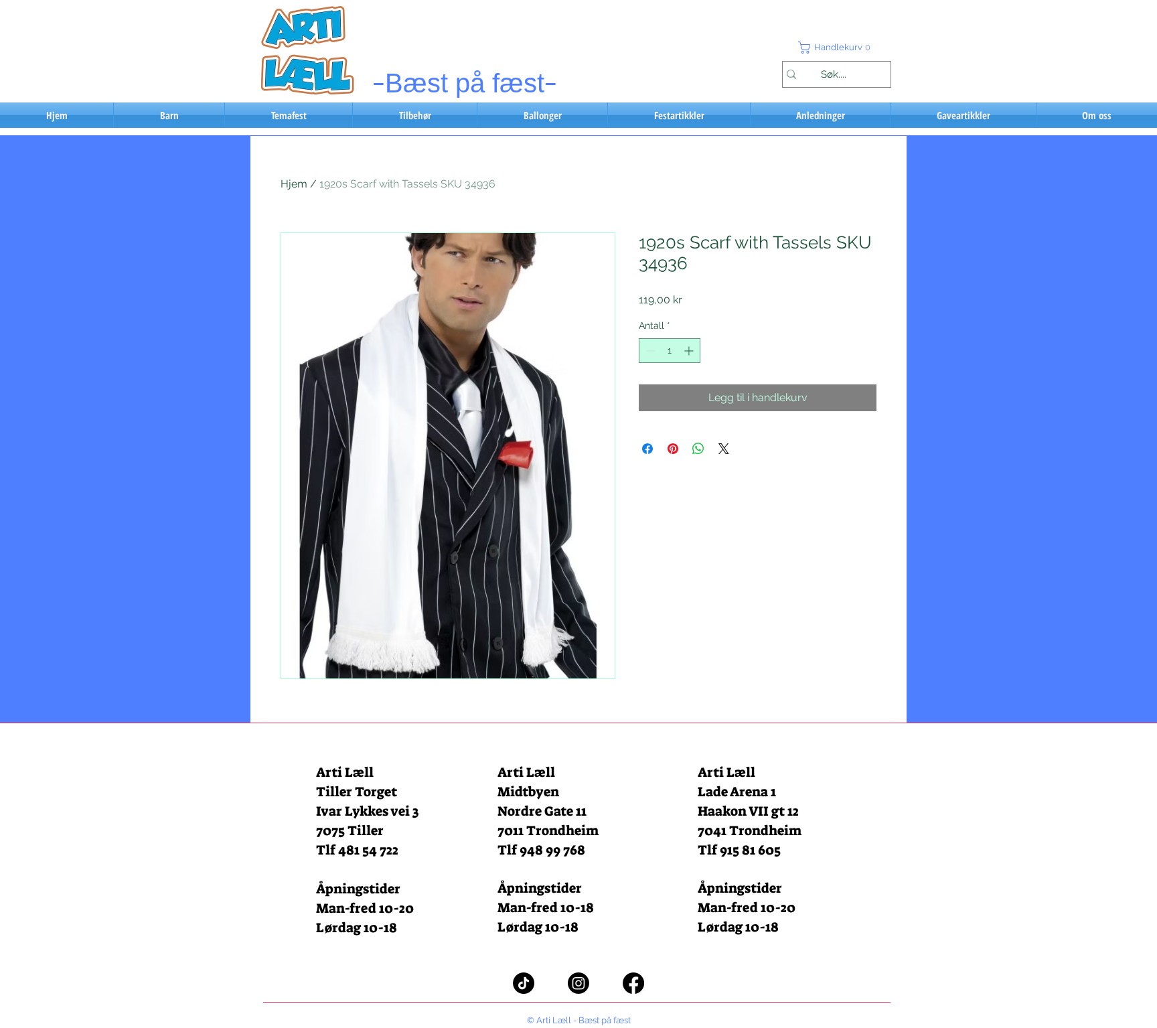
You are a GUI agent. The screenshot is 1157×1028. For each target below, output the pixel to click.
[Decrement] (649, 350)
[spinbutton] (670, 350)
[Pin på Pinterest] (673, 449)
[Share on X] (724, 449)
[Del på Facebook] (647, 449)
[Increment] (690, 350)
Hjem (294, 183)
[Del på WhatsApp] (698, 449)
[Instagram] (578, 983)
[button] (836, 48)
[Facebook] (633, 983)
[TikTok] (523, 983)
